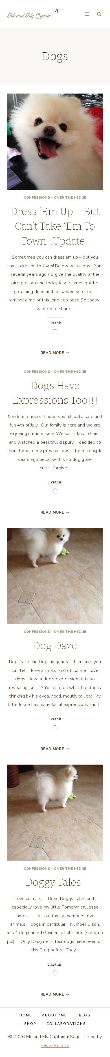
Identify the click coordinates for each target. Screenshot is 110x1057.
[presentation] (55, 142)
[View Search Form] (99, 14)
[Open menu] (87, 14)
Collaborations (66, 1024)
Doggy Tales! (55, 882)
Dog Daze (55, 646)
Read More (55, 353)
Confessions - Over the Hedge (55, 197)
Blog (85, 1015)
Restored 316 (55, 1045)
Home (25, 1015)
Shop (30, 1024)
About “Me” (55, 1015)
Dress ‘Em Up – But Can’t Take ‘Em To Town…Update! (55, 226)
